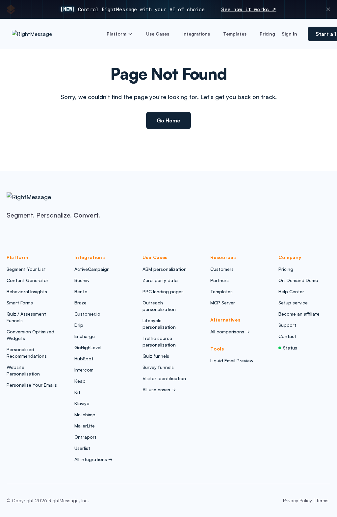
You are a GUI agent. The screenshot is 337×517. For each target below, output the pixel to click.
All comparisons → (230, 331)
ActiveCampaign (92, 269)
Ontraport (85, 437)
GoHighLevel (87, 347)
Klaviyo (82, 403)
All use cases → (159, 389)
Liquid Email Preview (231, 360)
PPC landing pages (163, 291)
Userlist (82, 448)
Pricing (267, 34)
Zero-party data (160, 280)
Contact (287, 336)
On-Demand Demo (298, 280)
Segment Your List (26, 269)
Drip (78, 325)
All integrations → (93, 459)
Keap (80, 381)
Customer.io (87, 314)
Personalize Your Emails (32, 385)
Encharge (84, 336)
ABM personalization (165, 269)
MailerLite (84, 425)
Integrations (196, 34)
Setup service (293, 302)
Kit (77, 392)
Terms (322, 500)
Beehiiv (82, 280)
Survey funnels (158, 367)
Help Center (291, 291)
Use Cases (157, 34)
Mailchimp (84, 414)
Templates (234, 34)
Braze (80, 302)
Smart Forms (20, 302)
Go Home (168, 120)
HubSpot (83, 358)
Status (290, 347)
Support (287, 325)
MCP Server (222, 302)
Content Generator (27, 280)
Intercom (83, 370)
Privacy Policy (297, 500)
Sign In (289, 34)
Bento (81, 291)
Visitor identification (164, 378)
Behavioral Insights (27, 291)
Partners (219, 280)
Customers (222, 269)
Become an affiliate (299, 314)
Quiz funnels (156, 356)
